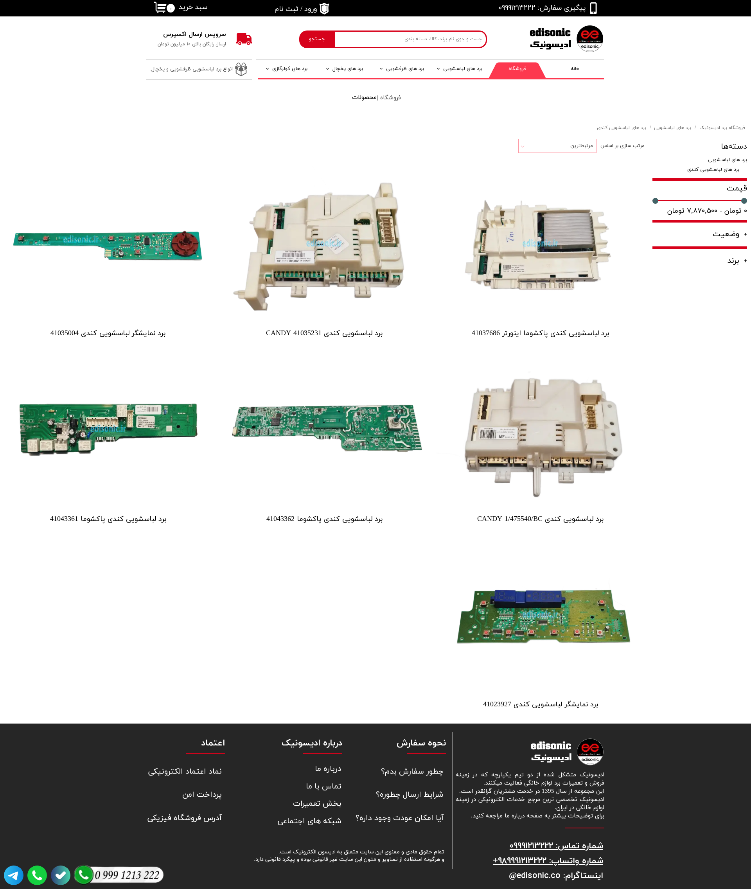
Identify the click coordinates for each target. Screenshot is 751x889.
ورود (310, 9)
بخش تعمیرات (317, 803)
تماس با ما (323, 786)
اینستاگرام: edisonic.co (560, 875)
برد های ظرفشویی (405, 68)
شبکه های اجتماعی (309, 821)
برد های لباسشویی (462, 68)
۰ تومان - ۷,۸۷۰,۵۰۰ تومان (707, 211)
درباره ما (328, 768)
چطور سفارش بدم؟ (412, 771)
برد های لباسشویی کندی (713, 169)
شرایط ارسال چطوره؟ (410, 794)
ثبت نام (286, 9)
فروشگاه (517, 68)
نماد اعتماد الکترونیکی (185, 771)
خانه (575, 68)
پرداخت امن (202, 794)
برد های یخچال (347, 68)
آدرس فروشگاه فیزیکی (184, 818)
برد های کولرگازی (289, 68)
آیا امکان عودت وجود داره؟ (406, 818)
